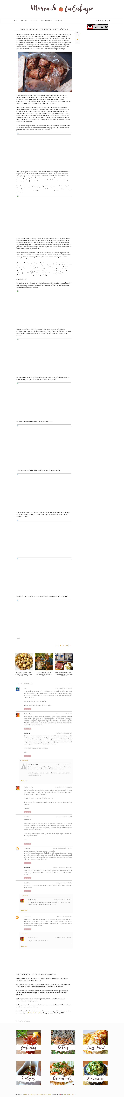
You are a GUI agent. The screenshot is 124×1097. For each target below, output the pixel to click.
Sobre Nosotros (46, 20)
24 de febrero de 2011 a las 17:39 (63, 787)
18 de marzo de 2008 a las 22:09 (63, 688)
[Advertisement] (97, 61)
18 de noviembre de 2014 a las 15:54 (62, 867)
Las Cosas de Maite (69, 1094)
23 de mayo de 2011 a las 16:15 (64, 817)
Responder (27, 709)
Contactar (58, 20)
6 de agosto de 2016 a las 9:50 (64, 883)
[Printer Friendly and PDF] (70, 645)
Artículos (33, 20)
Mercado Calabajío (30, 1094)
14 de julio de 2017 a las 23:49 (63, 937)
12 (77, 42)
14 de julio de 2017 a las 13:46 (64, 916)
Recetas (23, 20)
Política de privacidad (44, 1094)
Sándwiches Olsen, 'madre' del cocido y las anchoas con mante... (64, 674)
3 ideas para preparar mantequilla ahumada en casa (44, 674)
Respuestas (25, 760)
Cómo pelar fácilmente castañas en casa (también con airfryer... (24, 674)
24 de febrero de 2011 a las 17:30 (63, 733)
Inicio (15, 20)
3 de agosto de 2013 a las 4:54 (63, 764)
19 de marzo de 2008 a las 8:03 (64, 714)
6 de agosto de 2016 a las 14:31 (62, 899)
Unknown (27, 848)
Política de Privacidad (34, 1013)
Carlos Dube (28, 714)
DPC (25, 688)
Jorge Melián (33, 764)
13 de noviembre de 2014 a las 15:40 (62, 848)
